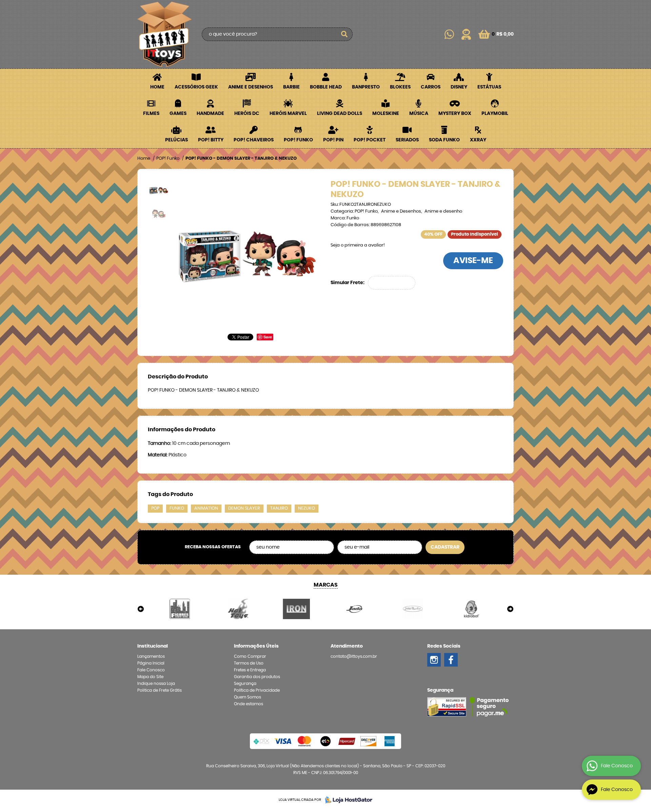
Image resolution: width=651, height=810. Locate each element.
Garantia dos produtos (257, 677)
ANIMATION (206, 508)
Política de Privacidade (257, 690)
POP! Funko (298, 140)
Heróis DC (246, 113)
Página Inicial (150, 663)
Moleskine (385, 113)
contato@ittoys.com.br (354, 656)
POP (155, 508)
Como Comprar (250, 656)
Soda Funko (444, 140)
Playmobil (494, 113)
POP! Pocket (370, 140)
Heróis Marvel (288, 113)
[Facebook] (451, 660)
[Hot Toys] (238, 609)
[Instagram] (434, 660)
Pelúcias (176, 140)
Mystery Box (454, 113)
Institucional (152, 646)
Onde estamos (248, 704)
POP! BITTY (210, 140)
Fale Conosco (151, 670)
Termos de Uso (248, 663)
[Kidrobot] (471, 609)
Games (178, 113)
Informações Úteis (256, 646)
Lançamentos (151, 656)
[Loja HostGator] (346, 799)
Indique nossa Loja (156, 683)
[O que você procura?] (344, 34)
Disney (459, 87)
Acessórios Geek (196, 87)
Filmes (151, 113)
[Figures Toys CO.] (180, 609)
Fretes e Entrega (250, 670)
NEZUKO (306, 508)
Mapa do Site (150, 677)
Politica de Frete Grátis (159, 690)
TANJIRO (279, 508)
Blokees (400, 87)
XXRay (478, 140)
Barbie (291, 87)
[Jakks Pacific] (413, 609)
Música (418, 113)
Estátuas (489, 87)
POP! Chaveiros (254, 140)
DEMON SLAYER (244, 508)
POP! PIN (333, 140)
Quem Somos (247, 697)
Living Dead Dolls (339, 113)
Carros (430, 87)
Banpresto (366, 87)
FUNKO (177, 508)
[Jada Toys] (354, 609)
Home (157, 87)
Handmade (210, 113)
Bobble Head (326, 87)
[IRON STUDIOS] (296, 609)
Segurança (245, 683)
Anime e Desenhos (250, 87)
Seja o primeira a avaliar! (358, 245)
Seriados (407, 140)
